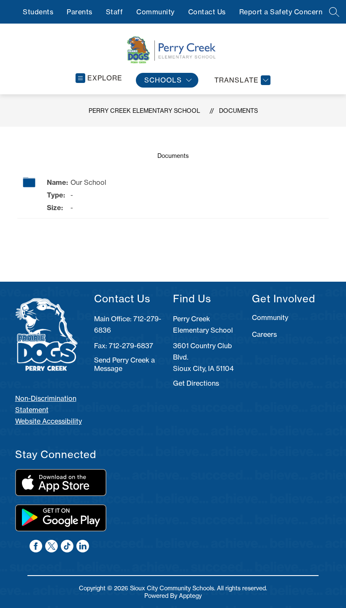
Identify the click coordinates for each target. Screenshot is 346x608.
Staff (114, 12)
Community (155, 12)
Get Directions (196, 383)
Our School (88, 182)
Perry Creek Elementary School (144, 111)
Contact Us (207, 12)
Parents (79, 12)
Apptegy (190, 596)
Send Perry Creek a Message (124, 364)
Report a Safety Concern (281, 12)
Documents (238, 111)
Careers (264, 334)
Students (38, 12)
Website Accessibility (48, 421)
